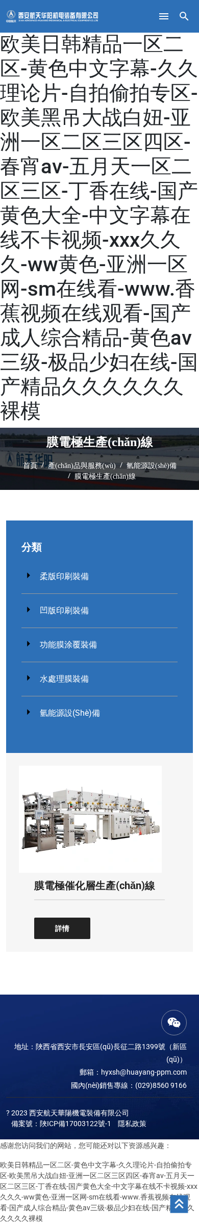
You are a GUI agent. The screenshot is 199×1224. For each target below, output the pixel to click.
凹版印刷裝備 (64, 610)
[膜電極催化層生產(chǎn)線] (90, 819)
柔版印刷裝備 (64, 576)
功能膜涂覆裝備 (68, 644)
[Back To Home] (52, 16)
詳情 (62, 928)
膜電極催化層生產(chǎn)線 (94, 885)
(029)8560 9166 (161, 1085)
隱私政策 (132, 1123)
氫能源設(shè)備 (70, 713)
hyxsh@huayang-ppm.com (144, 1072)
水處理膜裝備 (64, 679)
